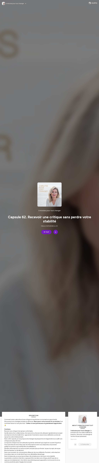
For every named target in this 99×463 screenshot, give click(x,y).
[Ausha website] (93, 3)
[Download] (55, 232)
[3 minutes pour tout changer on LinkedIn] (75, 444)
